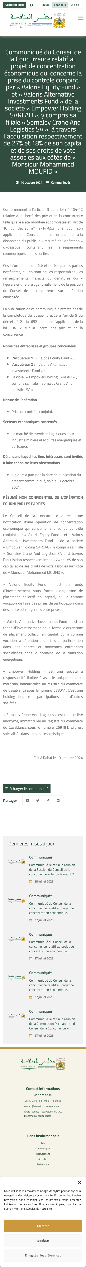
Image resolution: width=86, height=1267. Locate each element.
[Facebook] (48, 800)
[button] (80, 1182)
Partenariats (43, 1164)
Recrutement (43, 1153)
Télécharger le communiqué (26, 788)
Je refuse (43, 1240)
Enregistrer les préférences (43, 1255)
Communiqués (61, 182)
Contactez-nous (14, 4)
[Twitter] (38, 800)
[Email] (27, 800)
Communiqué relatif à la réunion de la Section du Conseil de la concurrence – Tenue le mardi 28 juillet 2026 (52, 872)
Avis (43, 1143)
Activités (43, 1159)
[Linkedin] (58, 800)
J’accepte (43, 1226)
